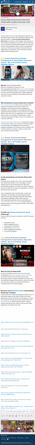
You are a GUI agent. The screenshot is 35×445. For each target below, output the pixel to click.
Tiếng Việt (4, 435)
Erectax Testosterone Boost (20, 212)
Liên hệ (3, 438)
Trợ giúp (27, 438)
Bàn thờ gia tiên (12, 443)
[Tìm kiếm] (32, 1)
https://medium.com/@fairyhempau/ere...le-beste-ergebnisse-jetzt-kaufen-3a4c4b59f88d (15, 366)
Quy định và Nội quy (11, 438)
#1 (33, 33)
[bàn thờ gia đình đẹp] (17, 16)
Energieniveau (15, 227)
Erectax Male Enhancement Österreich (11, 122)
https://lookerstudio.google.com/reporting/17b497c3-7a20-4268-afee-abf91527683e (16, 400)
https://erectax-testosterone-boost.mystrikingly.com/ (16, 353)
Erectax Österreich (13, 85)
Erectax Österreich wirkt (7, 105)
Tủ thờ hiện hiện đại (28, 443)
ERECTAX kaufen (17, 291)
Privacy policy (20, 438)
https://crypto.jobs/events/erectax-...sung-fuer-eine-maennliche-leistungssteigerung (15, 379)
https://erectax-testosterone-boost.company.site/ (14, 329)
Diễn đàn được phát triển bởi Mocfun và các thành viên (15, 442)
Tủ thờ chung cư (19, 443)
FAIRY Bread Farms (6, 24)
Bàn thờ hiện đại (4, 443)
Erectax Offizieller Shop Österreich (10, 202)
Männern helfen (23, 89)
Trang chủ (3, 439)
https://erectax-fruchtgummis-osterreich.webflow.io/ (15, 341)
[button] (1, 2)
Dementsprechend (6, 301)
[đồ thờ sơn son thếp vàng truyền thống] (17, 432)
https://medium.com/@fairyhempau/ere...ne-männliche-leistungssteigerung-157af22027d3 (16, 359)
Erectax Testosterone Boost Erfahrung (21, 275)
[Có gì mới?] (29, 1)
